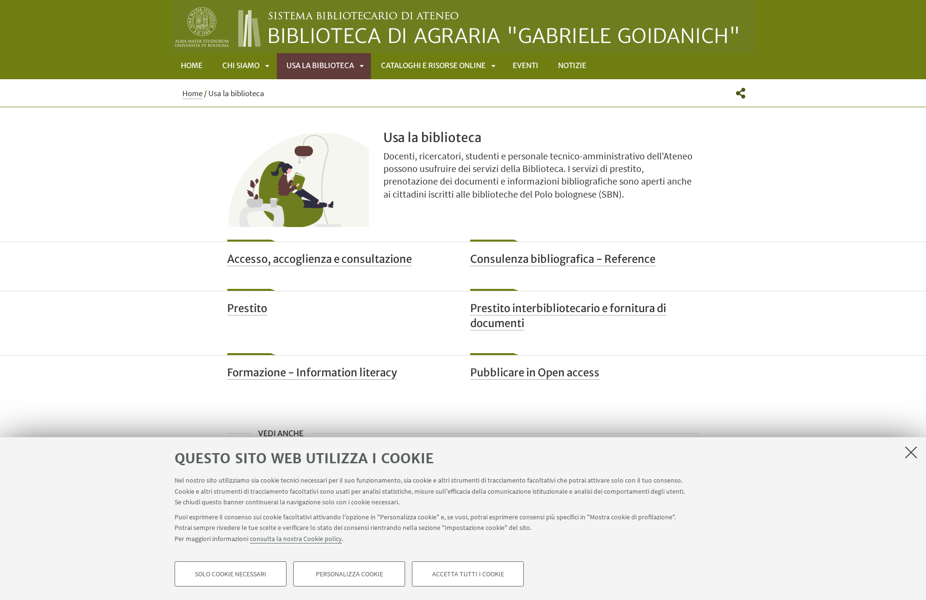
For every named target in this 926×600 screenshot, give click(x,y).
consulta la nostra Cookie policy (296, 538)
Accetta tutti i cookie (468, 574)
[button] (741, 93)
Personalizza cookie (349, 574)
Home (192, 65)
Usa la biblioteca (320, 65)
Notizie (572, 65)
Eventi (525, 65)
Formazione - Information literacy (312, 372)
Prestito (247, 308)
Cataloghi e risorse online (433, 65)
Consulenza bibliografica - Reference (562, 259)
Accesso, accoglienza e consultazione (319, 259)
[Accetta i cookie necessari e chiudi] (911, 452)
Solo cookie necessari (230, 574)
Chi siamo (240, 65)
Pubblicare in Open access (534, 372)
